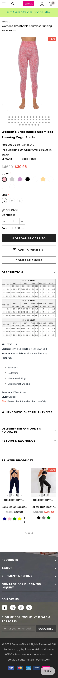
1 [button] (9, 117)
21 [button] (27, 119)
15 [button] (9, 119)
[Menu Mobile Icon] (3, 4)
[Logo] (28, 4)
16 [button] (12, 119)
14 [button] (49, 117)
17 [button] (15, 119)
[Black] (38, 518)
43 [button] (20, 125)
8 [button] (30, 117)
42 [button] (49, 122)
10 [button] (36, 117)
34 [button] (24, 122)
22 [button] (30, 119)
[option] (29, 12)
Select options (15, 500)
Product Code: (11, 145)
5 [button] (21, 117)
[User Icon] (42, 4)
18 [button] (18, 119)
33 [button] (21, 122)
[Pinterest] (21, 607)
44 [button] (23, 125)
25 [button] (39, 119)
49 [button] (38, 125)
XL (12, 495)
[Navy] (4, 519)
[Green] (14, 519)
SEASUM (7, 159)
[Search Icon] (13, 4)
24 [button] (36, 119)
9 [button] (33, 117)
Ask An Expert (41, 412)
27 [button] (46, 119)
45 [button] (26, 125)
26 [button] (43, 119)
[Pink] (9, 519)
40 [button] (43, 122)
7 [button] (27, 117)
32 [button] (18, 122)
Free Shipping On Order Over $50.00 (25, 150)
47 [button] (32, 125)
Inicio (5, 21)
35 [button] (27, 122)
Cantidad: (8, 215)
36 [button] (30, 122)
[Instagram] (13, 607)
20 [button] (24, 119)
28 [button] (49, 119)
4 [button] (18, 117)
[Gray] (43, 518)
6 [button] (24, 117)
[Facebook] (4, 607)
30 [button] (12, 122)
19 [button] (21, 119)
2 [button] (12, 117)
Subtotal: (8, 228)
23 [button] (33, 119)
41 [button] (46, 122)
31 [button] (15, 122)
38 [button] (36, 122)
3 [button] (15, 117)
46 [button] (29, 125)
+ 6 (24, 518)
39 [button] (39, 122)
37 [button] (33, 122)
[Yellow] (19, 519)
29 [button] (9, 122)
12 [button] (43, 117)
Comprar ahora (28, 260)
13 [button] (46, 117)
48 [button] (35, 125)
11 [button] (39, 117)
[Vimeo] (29, 607)
